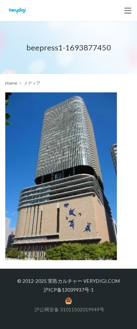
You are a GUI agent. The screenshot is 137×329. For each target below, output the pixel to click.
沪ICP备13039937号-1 (69, 290)
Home (11, 83)
